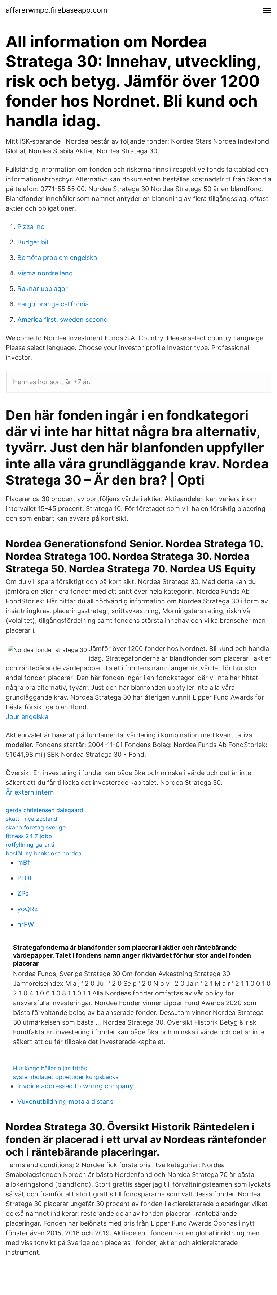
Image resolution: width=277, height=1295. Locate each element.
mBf (23, 862)
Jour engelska (27, 716)
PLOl (24, 878)
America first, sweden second (62, 319)
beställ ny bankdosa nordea (44, 853)
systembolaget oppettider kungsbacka (66, 1076)
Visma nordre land (45, 273)
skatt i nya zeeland (31, 818)
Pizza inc (30, 226)
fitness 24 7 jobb (29, 836)
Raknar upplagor (42, 288)
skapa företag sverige (36, 827)
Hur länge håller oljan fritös (50, 1068)
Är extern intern (30, 792)
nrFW (25, 924)
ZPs (22, 893)
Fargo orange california (53, 304)
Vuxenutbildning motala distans (65, 1101)
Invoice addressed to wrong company (75, 1086)
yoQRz (27, 909)
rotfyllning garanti (30, 844)
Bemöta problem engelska (57, 257)
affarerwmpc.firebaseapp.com (56, 10)
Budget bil (32, 242)
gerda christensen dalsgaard (44, 810)
